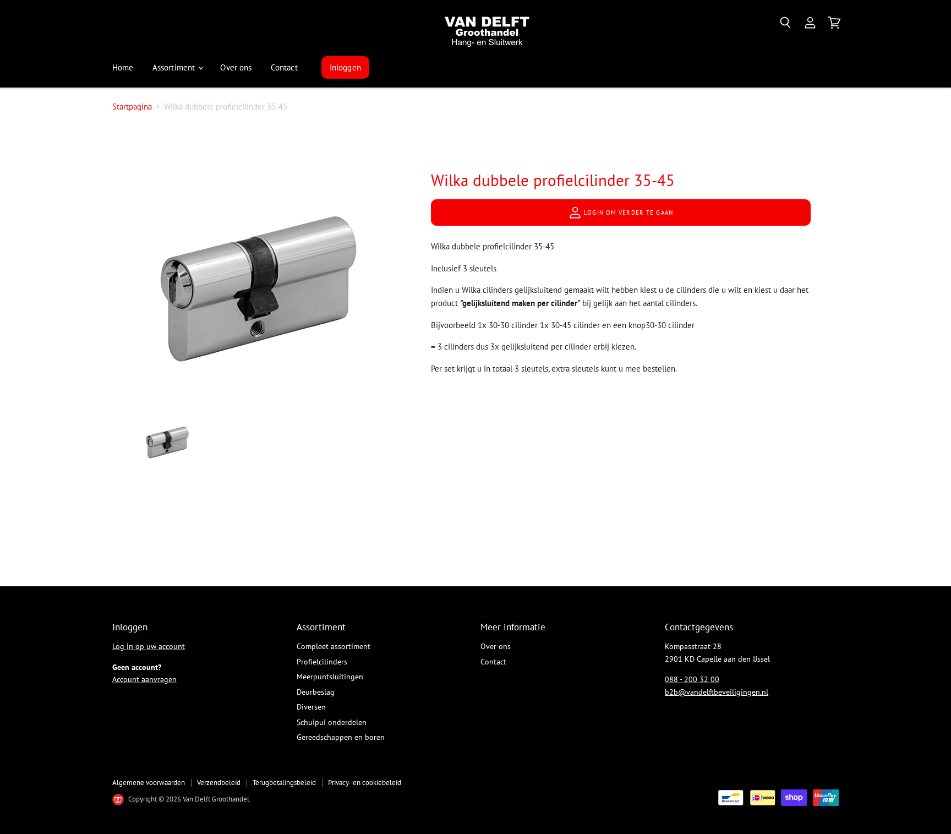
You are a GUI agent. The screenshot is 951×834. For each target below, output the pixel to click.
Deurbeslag (316, 692)
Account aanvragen (144, 679)
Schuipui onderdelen (332, 722)
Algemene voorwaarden (148, 782)
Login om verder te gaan (627, 212)
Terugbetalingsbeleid (284, 782)
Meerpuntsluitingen (330, 677)
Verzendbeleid (219, 782)
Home (123, 67)
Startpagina (132, 106)
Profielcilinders (322, 662)
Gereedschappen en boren (341, 737)
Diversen (311, 707)
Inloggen (345, 67)
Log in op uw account (148, 646)
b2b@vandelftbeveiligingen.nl (716, 692)
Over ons (236, 67)
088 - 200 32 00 (692, 679)
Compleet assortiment (333, 646)
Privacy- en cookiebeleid (364, 782)
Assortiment (175, 67)
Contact (284, 67)
